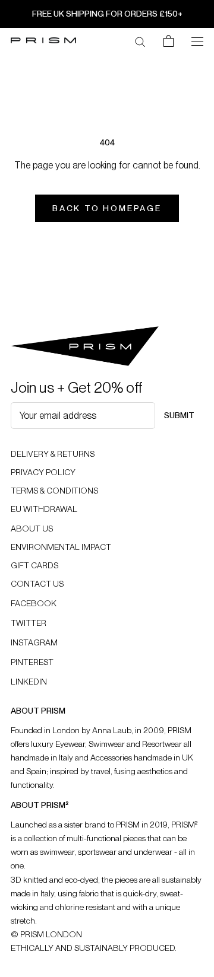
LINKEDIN (29, 681)
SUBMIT (179, 415)
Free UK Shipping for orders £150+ (107, 13)
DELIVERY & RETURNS (53, 454)
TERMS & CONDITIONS (54, 490)
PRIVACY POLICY (43, 472)
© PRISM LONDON (46, 934)
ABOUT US (32, 528)
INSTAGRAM (34, 642)
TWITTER (28, 623)
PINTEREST (32, 662)
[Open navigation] (197, 40)
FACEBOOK (33, 603)
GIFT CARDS (34, 565)
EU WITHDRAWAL (44, 509)
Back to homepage (107, 208)
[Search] (140, 41)
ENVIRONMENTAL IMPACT (61, 547)
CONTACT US (37, 583)
